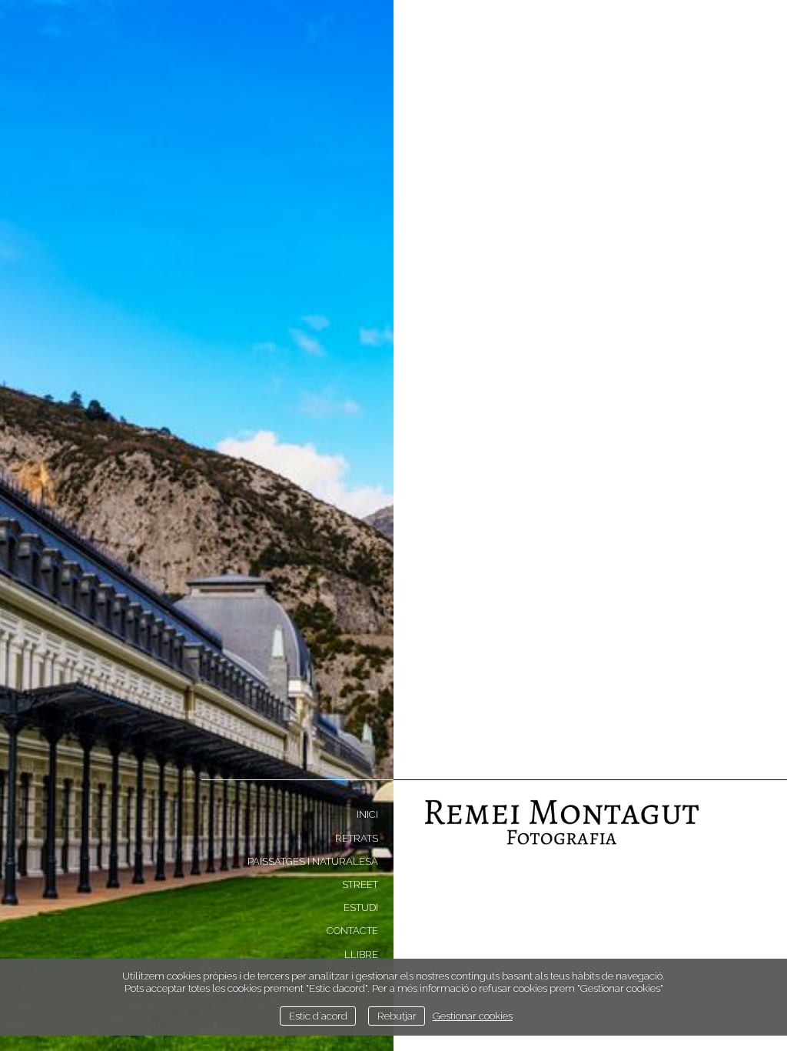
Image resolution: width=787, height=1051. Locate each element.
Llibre (361, 954)
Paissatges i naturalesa (312, 861)
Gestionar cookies (473, 1015)
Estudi (361, 907)
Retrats (356, 838)
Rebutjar (397, 1015)
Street (360, 884)
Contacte (352, 930)
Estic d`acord (318, 1015)
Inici (367, 814)
